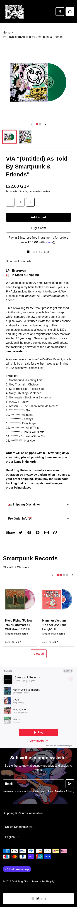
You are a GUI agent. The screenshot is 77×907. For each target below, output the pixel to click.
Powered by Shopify (43, 881)
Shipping (23, 191)
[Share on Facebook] (29, 532)
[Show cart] (70, 11)
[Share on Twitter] (20, 532)
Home (7, 32)
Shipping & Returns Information (23, 813)
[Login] (60, 11)
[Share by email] (46, 532)
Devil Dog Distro (21, 881)
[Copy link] (55, 532)
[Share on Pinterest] (37, 532)
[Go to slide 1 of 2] (9, 136)
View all (38, 653)
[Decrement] (10, 202)
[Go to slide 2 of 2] (25, 136)
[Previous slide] (31, 123)
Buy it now (38, 228)
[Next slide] (45, 123)
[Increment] (30, 202)
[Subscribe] (70, 783)
